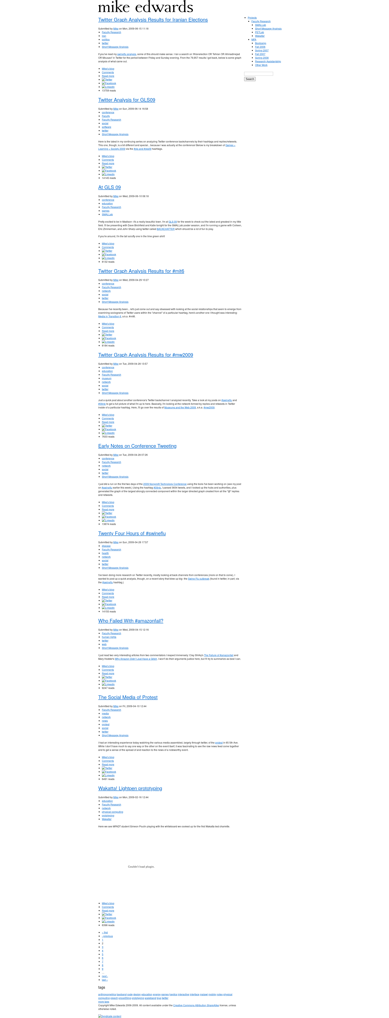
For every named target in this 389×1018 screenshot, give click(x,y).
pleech (114, 998)
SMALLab (107, 214)
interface (194, 994)
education (107, 203)
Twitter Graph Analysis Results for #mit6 (141, 270)
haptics (173, 994)
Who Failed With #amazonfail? (130, 620)
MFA (253, 39)
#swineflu (226, 400)
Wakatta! (106, 819)
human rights (109, 637)
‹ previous (107, 936)
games (105, 210)
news (105, 720)
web (104, 644)
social (105, 123)
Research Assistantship (268, 61)
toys (159, 998)
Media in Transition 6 (109, 316)
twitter (105, 43)
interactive (183, 994)
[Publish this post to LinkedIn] (108, 86)
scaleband (150, 998)
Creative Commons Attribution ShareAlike (196, 1005)
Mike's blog (108, 68)
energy (157, 994)
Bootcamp (260, 43)
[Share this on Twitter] (107, 79)
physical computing (112, 811)
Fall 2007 (260, 54)
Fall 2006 (260, 46)
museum (106, 378)
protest (105, 724)
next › (105, 976)
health (105, 553)
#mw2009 (209, 407)
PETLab (259, 32)
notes (220, 994)
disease (106, 545)
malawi (204, 994)
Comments (108, 72)
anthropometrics (107, 994)
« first (105, 932)
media (105, 713)
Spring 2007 (262, 50)
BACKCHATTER (166, 229)
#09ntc (102, 403)
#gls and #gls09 (142, 148)
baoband (122, 994)
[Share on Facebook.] (109, 83)
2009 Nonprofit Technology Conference (165, 484)
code (130, 994)
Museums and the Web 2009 (180, 407)
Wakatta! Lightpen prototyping (130, 788)
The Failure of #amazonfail (218, 655)
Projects (252, 17)
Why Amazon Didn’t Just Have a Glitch (136, 658)
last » (105, 979)
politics (106, 39)
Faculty (106, 116)
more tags (103, 1001)
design (137, 994)
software (106, 127)
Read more (108, 76)
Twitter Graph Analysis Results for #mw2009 (145, 354)
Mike (116, 28)
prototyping (108, 815)
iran (104, 35)
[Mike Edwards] (145, 9)
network (106, 290)
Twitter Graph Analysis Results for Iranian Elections (153, 19)
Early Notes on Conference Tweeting (137, 445)
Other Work (261, 65)
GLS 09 (173, 221)
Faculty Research (111, 32)
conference (108, 112)
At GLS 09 (109, 186)
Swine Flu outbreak (198, 578)
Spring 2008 (262, 57)
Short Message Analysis (115, 46)
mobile (212, 994)
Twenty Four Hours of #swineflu (132, 533)
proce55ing (125, 998)
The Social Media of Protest (128, 696)
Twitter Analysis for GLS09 (126, 99)
